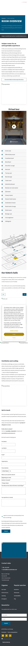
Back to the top (6, 642)
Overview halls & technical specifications (14, 79)
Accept (14, 334)
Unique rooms (5, 36)
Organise (4, 18)
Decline (14, 337)
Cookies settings (14, 330)
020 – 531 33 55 (6, 567)
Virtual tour (10, 36)
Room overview (10, 18)
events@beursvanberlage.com (8, 433)
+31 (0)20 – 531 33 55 (11, 431)
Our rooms (15, 36)
